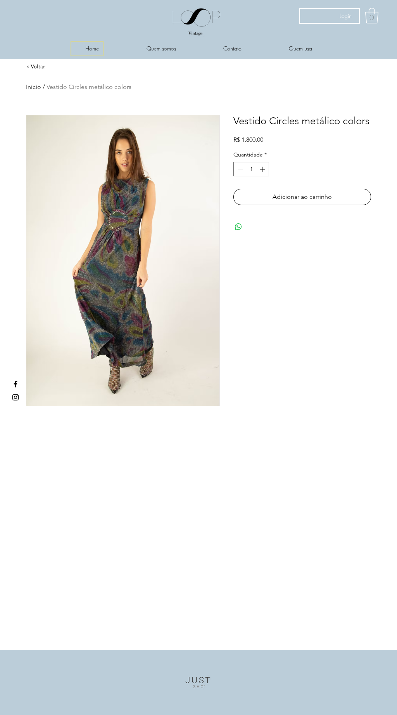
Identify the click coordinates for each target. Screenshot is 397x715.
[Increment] (263, 169)
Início (33, 86)
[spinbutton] (251, 169)
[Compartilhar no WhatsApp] (238, 226)
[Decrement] (239, 169)
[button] (371, 15)
